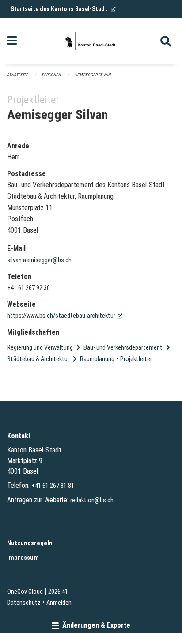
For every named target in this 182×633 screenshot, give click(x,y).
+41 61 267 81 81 (52, 486)
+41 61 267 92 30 (28, 288)
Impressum (23, 557)
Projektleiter (136, 359)
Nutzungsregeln (30, 543)
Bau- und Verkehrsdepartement (123, 347)
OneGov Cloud (25, 591)
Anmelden (59, 603)
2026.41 (58, 591)
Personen (51, 74)
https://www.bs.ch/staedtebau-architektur (64, 316)
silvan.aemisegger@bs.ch (39, 260)
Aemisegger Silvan (93, 74)
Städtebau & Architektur (38, 359)
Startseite (17, 74)
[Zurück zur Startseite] (91, 41)
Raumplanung (97, 359)
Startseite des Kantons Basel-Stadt (63, 8)
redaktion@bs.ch (92, 500)
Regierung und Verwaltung (40, 347)
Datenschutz (24, 603)
